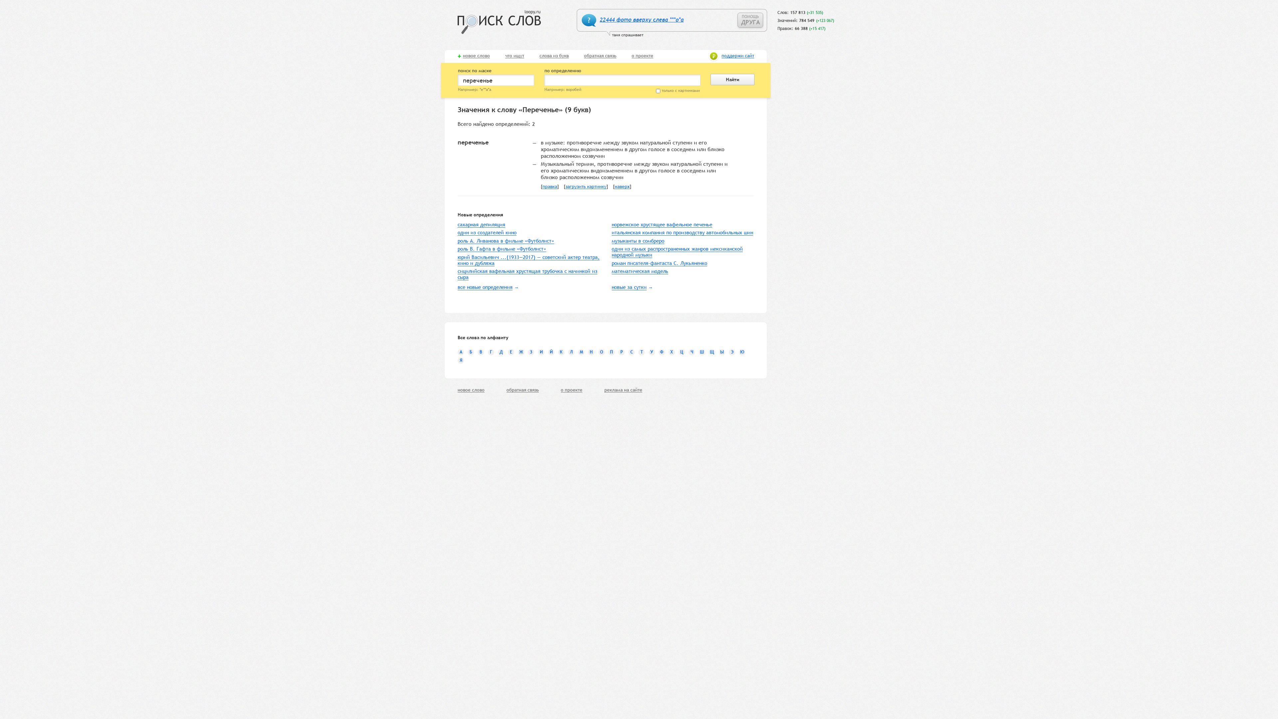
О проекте (642, 56)
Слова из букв (554, 56)
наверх (622, 186)
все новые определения (485, 287)
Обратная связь (600, 56)
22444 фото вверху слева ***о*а (642, 20)
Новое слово (476, 56)
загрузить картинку (585, 186)
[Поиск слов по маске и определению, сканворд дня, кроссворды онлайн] (499, 22)
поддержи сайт (738, 56)
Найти (732, 79)
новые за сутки (629, 287)
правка (549, 186)
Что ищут (514, 56)
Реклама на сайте (623, 390)
